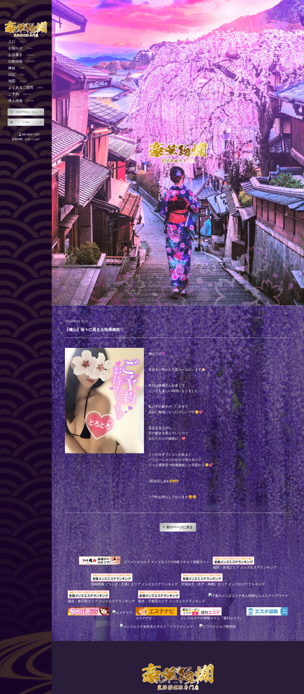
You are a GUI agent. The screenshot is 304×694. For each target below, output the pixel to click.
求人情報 (21, 101)
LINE (26, 122)
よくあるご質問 (25, 87)
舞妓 (16, 68)
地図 (17, 81)
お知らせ (20, 48)
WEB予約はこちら (26, 111)
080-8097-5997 (31, 134)
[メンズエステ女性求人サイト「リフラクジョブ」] (158, 626)
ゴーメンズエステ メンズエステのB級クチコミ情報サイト (166, 562)
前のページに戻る (179, 527)
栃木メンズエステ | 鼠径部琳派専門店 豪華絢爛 (25, 29)
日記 (16, 74)
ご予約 (19, 94)
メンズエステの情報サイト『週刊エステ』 (211, 618)
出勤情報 (22, 61)
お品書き (21, 55)
